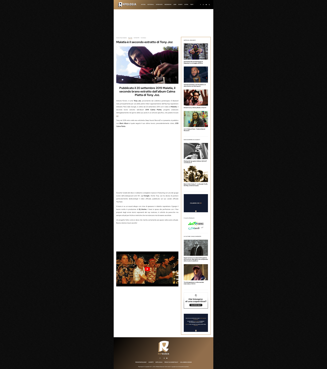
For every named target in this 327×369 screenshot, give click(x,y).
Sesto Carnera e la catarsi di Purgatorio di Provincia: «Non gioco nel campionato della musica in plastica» (196, 259)
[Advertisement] (163, 24)
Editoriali (150, 4)
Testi (191, 4)
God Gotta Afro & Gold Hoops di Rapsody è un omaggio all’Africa (193, 62)
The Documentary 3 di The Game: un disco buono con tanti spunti (195, 85)
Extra (186, 4)
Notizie (143, 4)
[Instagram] (203, 4)
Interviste (159, 4)
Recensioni (168, 4)
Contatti (151, 362)
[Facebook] (200, 4)
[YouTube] (206, 4)
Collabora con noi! (186, 362)
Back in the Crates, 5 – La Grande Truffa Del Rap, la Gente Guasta (195, 184)
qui (117, 116)
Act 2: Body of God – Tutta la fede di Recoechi (194, 129)
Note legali (158, 362)
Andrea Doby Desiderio (121, 37)
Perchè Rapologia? (140, 362)
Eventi (180, 4)
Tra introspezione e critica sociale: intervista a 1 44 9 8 (194, 283)
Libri (174, 4)
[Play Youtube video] (147, 269)
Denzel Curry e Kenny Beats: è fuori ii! (195, 107)
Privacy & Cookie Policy (171, 362)
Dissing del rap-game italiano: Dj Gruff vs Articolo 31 (195, 161)
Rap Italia (130, 37)
